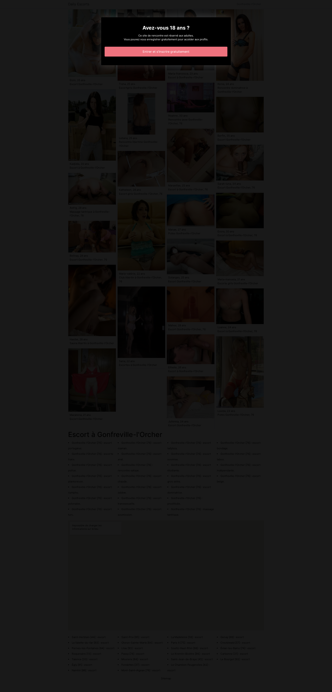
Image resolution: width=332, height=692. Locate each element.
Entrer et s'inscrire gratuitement (166, 51)
